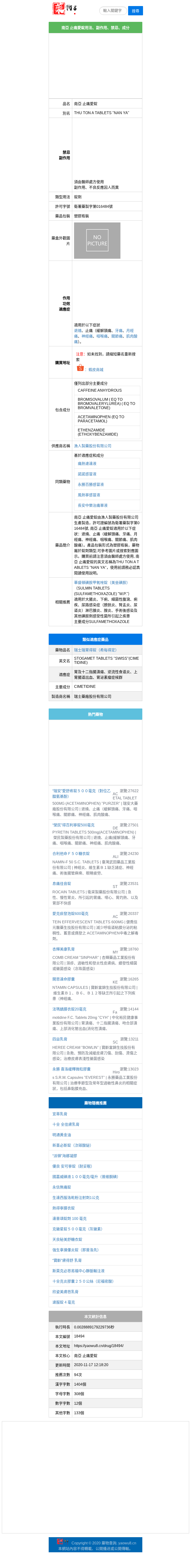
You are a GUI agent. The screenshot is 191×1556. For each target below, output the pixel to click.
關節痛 (117, 336)
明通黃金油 (61, 1135)
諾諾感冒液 (87, 474)
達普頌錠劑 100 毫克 (69, 1219)
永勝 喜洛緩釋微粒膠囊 (71, 1069)
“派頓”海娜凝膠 (64, 1156)
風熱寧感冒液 (89, 495)
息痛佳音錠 (61, 884)
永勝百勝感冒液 (91, 485)
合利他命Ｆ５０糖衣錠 (71, 854)
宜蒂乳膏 (59, 1114)
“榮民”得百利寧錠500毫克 (73, 825)
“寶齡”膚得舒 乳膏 (67, 1260)
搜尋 (135, 11)
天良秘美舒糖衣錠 (67, 1239)
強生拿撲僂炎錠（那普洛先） (76, 1250)
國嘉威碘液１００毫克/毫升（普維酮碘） (86, 1177)
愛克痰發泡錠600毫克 (70, 914)
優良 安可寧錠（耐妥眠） (73, 1166)
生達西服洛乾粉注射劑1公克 (75, 1198)
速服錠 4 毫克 (63, 1302)
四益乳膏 (59, 1039)
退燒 (78, 331)
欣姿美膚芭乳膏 (65, 1292)
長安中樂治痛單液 (93, 505)
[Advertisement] (95, 65)
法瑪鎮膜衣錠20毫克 (69, 1009)
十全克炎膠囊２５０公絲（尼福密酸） (84, 1281)
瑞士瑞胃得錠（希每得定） (96, 650)
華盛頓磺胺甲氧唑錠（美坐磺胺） (102, 583)
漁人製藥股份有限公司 (92, 446)
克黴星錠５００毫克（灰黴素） (78, 1229)
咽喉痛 (102, 336)
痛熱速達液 (87, 464)
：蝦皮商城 (93, 370)
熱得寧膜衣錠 (63, 1208)
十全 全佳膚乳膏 (65, 1124)
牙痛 (119, 331)
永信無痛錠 (61, 1187)
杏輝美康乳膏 (63, 949)
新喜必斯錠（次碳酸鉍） (72, 1145)
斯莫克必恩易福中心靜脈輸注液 (78, 1271)
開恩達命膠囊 (63, 979)
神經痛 (87, 336)
